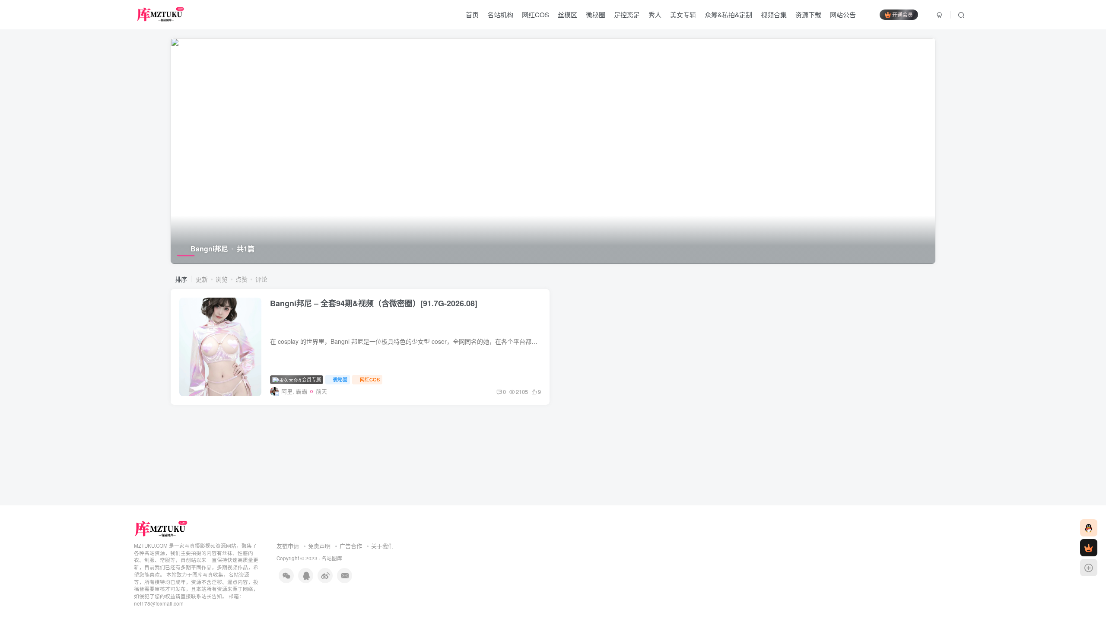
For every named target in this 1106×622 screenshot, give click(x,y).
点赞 (241, 279)
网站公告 (843, 14)
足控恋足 (627, 14)
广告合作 (351, 546)
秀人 (654, 14)
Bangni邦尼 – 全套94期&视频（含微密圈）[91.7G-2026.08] (373, 303)
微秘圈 (595, 14)
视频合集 (774, 14)
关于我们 (382, 546)
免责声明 (319, 546)
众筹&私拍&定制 (728, 14)
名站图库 (331, 558)
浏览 (222, 279)
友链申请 (287, 546)
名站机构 (500, 14)
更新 (202, 279)
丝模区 (567, 14)
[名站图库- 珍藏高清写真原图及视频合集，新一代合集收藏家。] (161, 528)
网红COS (535, 14)
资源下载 (808, 14)
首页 (472, 14)
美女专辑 (683, 14)
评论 (261, 279)
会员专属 (311, 379)
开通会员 (902, 14)
